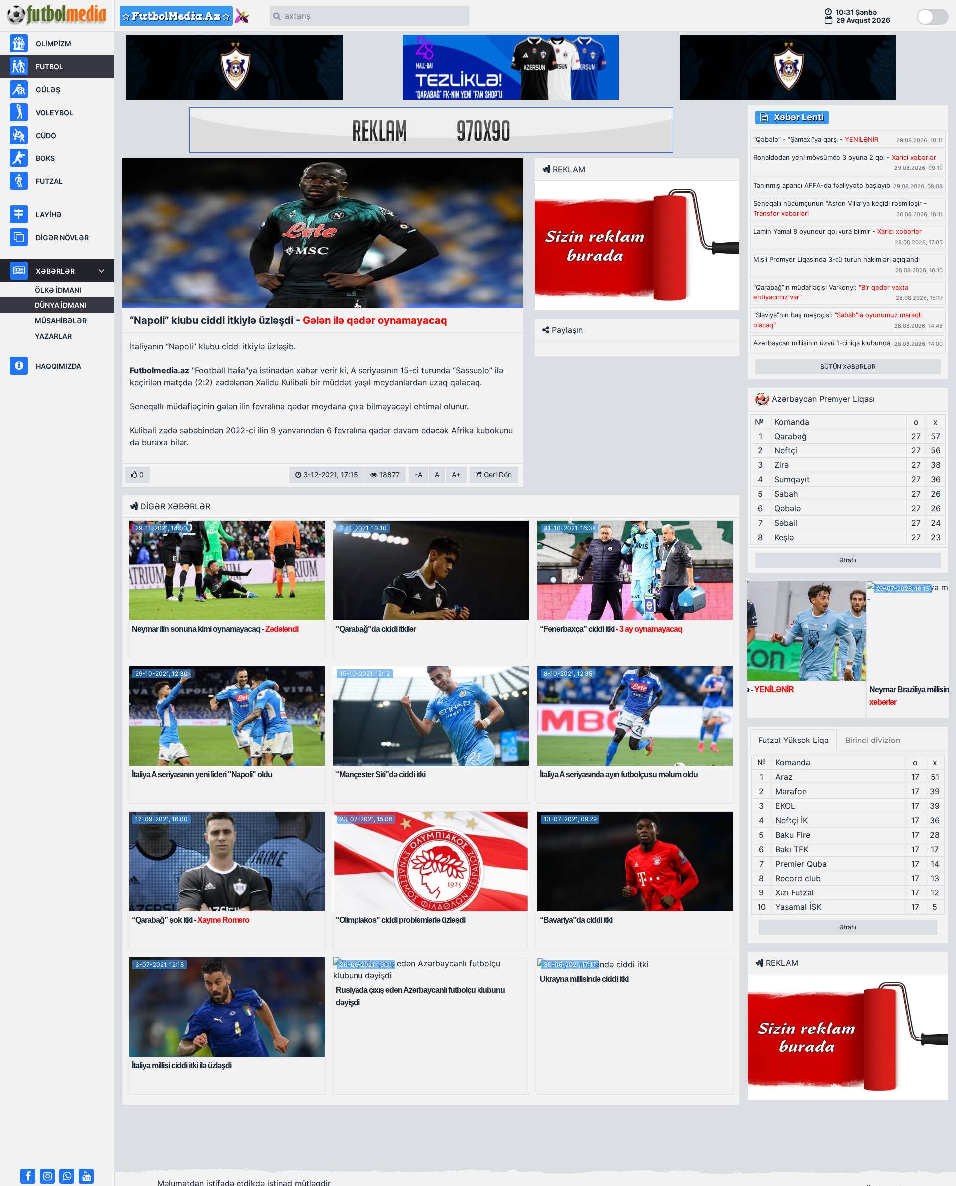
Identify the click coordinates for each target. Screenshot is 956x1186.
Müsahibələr (61, 320)
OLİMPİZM (53, 43)
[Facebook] (27, 1176)
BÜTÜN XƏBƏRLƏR (848, 366)
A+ (456, 474)
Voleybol (54, 112)
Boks (45, 158)
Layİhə (49, 214)
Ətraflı (847, 560)
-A (418, 474)
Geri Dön (497, 474)
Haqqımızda (58, 366)
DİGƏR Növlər (62, 237)
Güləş (48, 89)
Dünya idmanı (60, 305)
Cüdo (46, 135)
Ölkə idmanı (58, 290)
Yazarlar (53, 336)
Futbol (49, 66)
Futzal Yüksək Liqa (793, 740)
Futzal (49, 181)
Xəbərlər (55, 271)
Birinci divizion (872, 740)
